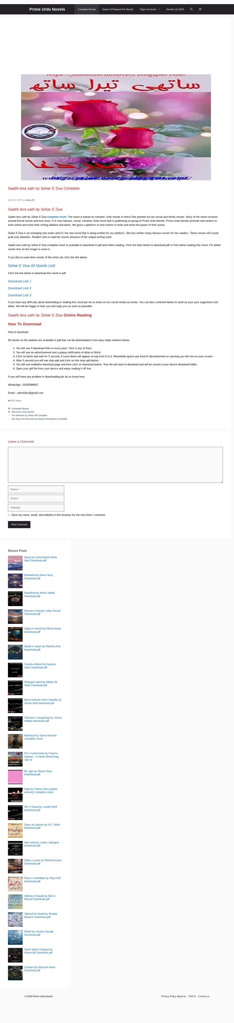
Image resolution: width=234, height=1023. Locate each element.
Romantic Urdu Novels (23, 412)
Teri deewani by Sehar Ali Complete (29, 415)
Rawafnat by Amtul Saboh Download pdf (39, 594)
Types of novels (148, 9)
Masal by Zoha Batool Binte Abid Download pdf (40, 559)
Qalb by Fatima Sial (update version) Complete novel (40, 790)
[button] (191, 9)
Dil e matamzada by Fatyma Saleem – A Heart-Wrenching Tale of (41, 756)
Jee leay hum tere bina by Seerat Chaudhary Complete (39, 419)
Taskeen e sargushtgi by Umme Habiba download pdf (43, 719)
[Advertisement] (115, 49)
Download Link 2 (19, 288)
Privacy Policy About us (173, 996)
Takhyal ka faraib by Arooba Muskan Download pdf (40, 915)
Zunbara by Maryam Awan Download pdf (39, 969)
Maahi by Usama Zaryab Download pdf (38, 933)
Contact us (203, 996)
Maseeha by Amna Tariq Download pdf (38, 577)
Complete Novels (87, 9)
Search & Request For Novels (117, 9)
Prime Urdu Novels (47, 9)
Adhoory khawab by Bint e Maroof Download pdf (39, 897)
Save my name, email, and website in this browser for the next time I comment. (58, 514)
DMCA (192, 996)
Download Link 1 (19, 281)
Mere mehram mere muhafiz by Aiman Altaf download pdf (42, 701)
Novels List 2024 (175, 9)
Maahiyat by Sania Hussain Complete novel (40, 737)
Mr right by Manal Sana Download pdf (38, 773)
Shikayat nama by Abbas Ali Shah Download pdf (40, 684)
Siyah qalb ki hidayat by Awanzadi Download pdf (38, 951)
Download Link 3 (19, 295)
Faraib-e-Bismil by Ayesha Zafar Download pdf (40, 666)
